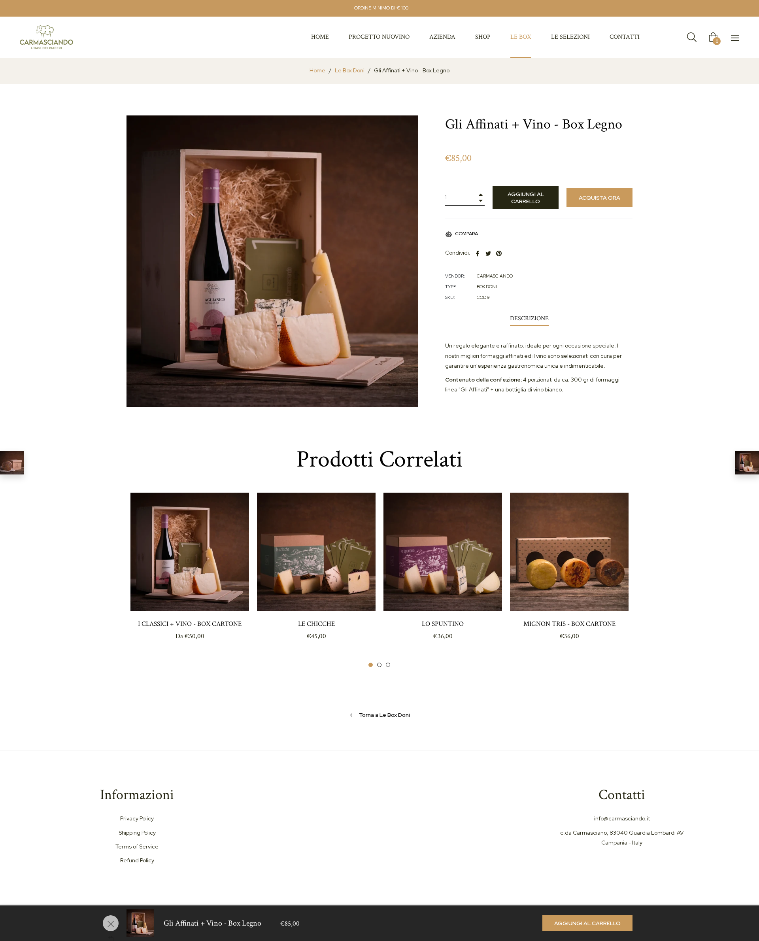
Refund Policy (137, 860)
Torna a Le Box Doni (384, 715)
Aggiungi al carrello (587, 923)
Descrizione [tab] (529, 318)
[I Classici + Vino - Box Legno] (747, 462)
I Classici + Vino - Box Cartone (190, 624)
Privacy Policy (137, 818)
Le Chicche (316, 624)
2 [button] (379, 665)
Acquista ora (599, 197)
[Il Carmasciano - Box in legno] (12, 462)
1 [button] (370, 665)
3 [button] (388, 665)
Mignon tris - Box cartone (569, 624)
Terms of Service (137, 846)
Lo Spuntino (443, 624)
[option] (189, 580)
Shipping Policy (137, 832)
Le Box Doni (349, 70)
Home (317, 70)
